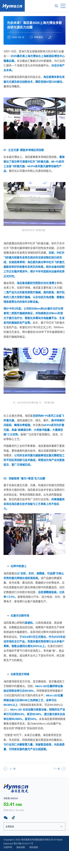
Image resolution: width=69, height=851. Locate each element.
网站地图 (33, 847)
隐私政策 (20, 847)
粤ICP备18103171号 (23, 843)
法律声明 (8, 847)
